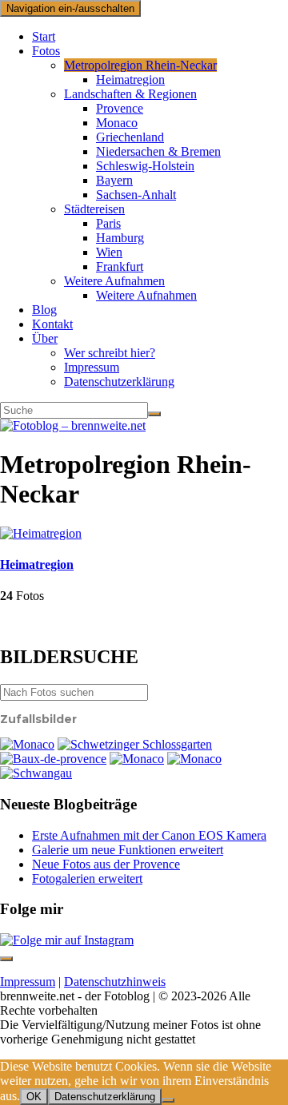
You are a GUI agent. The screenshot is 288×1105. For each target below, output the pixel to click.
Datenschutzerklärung (119, 381)
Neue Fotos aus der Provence (106, 864)
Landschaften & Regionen (130, 94)
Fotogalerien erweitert (87, 878)
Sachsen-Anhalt (136, 194)
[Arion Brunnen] (135, 744)
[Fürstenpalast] (137, 758)
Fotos (46, 51)
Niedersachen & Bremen (158, 151)
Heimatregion (130, 79)
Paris (108, 223)
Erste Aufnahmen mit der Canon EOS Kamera (149, 835)
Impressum (91, 367)
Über (45, 338)
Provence (119, 108)
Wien (109, 252)
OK (34, 1097)
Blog (44, 309)
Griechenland (130, 137)
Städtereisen (94, 209)
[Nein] (168, 1100)
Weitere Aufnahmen (114, 281)
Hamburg (120, 237)
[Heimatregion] (41, 533)
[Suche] (154, 413)
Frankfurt (119, 266)
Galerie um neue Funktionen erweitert (127, 850)
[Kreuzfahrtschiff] (194, 758)
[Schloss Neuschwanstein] (36, 773)
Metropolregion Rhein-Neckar (140, 65)
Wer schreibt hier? (109, 353)
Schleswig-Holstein (145, 166)
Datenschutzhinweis (115, 981)
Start (43, 36)
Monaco (117, 122)
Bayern (114, 180)
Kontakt (52, 324)
